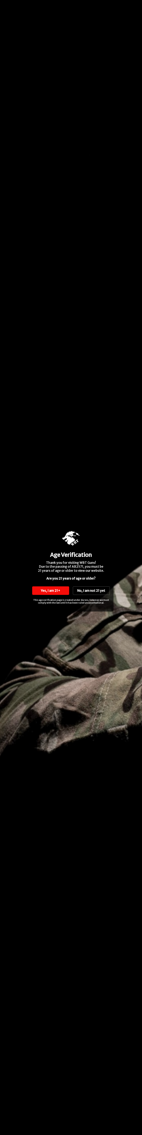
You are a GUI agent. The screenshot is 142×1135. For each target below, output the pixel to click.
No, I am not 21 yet (91, 591)
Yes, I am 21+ (50, 591)
